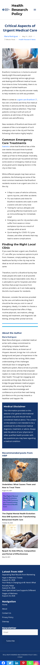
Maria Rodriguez (11, 36)
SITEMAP (20, 657)
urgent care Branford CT (27, 99)
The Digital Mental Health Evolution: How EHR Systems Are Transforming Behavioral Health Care (19, 517)
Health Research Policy (20, 9)
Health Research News (27, 39)
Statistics (6, 146)
